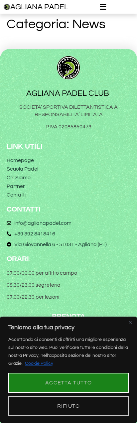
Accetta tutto (68, 382)
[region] (68, 370)
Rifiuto (68, 406)
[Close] (130, 322)
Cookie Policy (39, 363)
